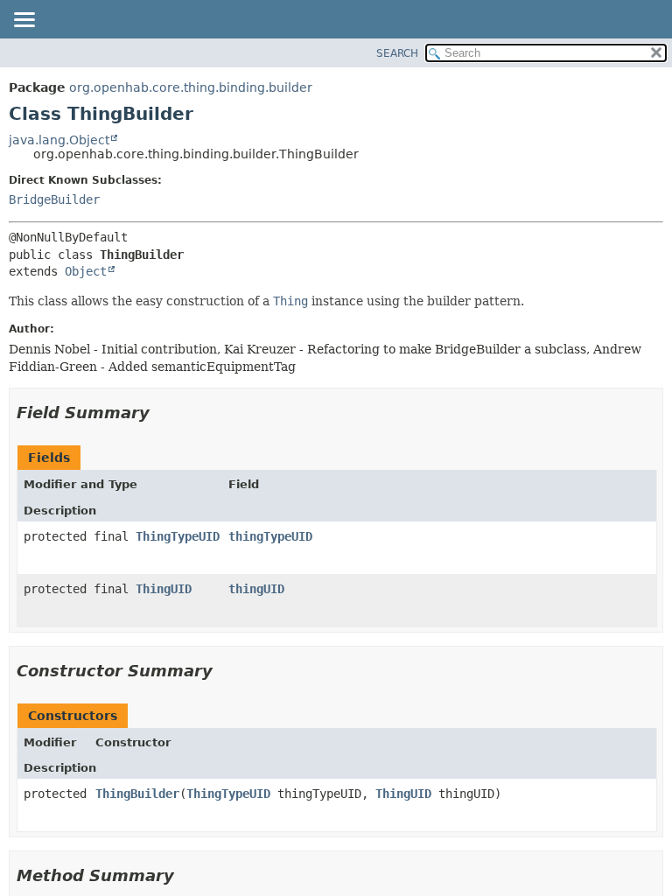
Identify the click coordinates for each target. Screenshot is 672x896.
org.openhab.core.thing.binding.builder (190, 87)
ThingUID (164, 589)
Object (86, 271)
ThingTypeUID (178, 536)
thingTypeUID (270, 536)
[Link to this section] (162, 412)
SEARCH (397, 53)
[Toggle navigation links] (23, 21)
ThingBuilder (137, 794)
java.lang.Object (59, 140)
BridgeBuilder (54, 199)
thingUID (256, 589)
